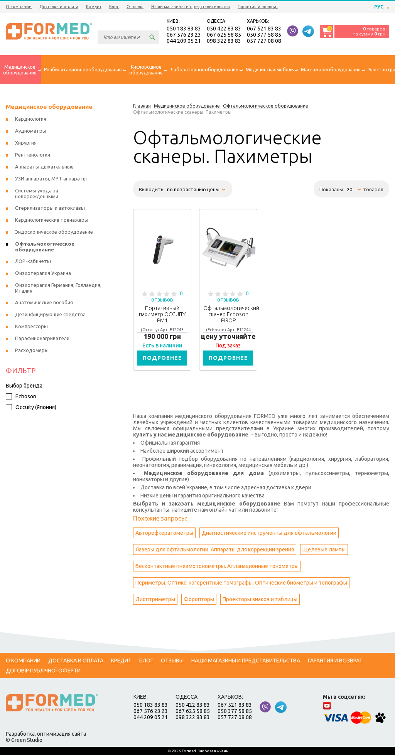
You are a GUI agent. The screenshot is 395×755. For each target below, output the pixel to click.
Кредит (93, 6)
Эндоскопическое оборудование (54, 231)
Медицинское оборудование (49, 106)
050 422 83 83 (224, 28)
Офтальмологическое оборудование (44, 246)
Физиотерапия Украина (43, 273)
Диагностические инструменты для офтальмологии (269, 533)
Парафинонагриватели (42, 338)
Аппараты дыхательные (44, 166)
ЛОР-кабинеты (33, 261)
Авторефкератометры (164, 533)
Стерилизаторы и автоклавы (50, 208)
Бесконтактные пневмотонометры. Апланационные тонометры (217, 566)
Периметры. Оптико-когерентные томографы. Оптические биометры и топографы (241, 583)
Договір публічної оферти (43, 670)
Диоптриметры (155, 599)
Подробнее (162, 358)
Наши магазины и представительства (190, 6)
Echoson (25, 396)
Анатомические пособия (44, 302)
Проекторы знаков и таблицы (260, 599)
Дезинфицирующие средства (50, 314)
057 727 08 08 (264, 41)
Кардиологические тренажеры (51, 219)
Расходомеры (32, 350)
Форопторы (199, 599)
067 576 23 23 (184, 35)
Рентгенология (32, 154)
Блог (114, 6)
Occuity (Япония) (35, 407)
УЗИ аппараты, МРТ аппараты (51, 178)
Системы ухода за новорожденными (36, 193)
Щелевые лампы (324, 549)
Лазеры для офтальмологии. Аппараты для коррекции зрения (214, 549)
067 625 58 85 (224, 35)
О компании (19, 6)
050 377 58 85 (264, 35)
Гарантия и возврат (258, 6)
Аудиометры (30, 130)
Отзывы (135, 6)
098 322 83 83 (224, 41)
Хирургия (26, 142)
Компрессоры (31, 326)
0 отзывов (167, 296)
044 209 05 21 (184, 41)
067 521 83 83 (264, 28)
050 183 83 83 (184, 28)
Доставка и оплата (58, 6)
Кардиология (30, 118)
